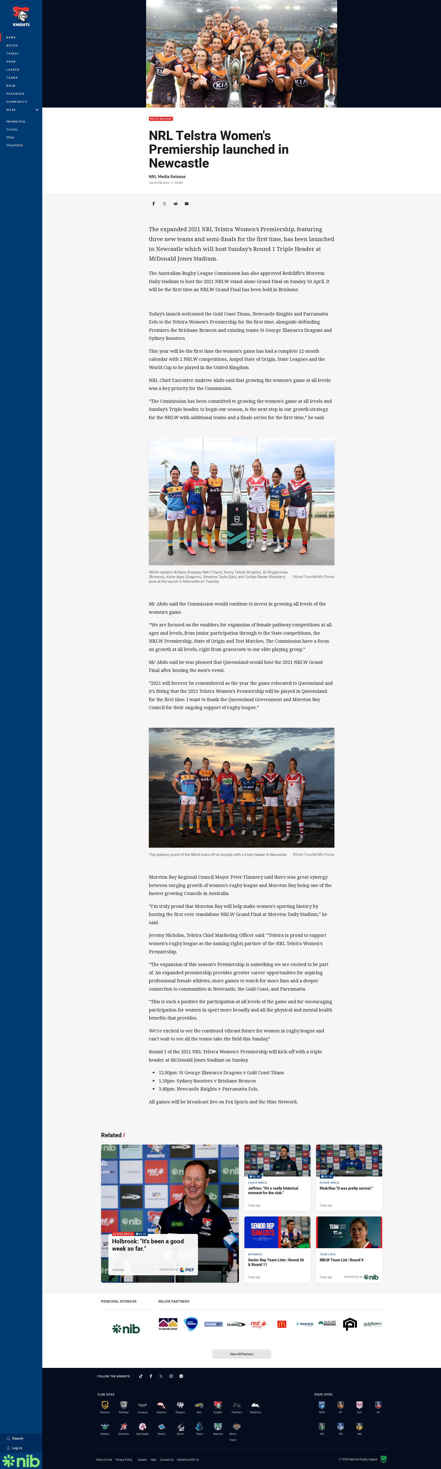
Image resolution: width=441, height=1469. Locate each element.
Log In (17, 1448)
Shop (10, 137)
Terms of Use (104, 1459)
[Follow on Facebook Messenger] (181, 1376)
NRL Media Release (167, 176)
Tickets (12, 129)
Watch (12, 45)
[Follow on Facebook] (151, 1376)
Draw (11, 61)
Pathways (15, 93)
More (11, 109)
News (11, 37)
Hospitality (14, 145)
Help (153, 1459)
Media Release (161, 118)
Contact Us (166, 1459)
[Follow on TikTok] (141, 1376)
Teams (12, 77)
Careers (142, 1459)
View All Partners (242, 1354)
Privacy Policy (124, 1459)
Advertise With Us (188, 1459)
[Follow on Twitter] (161, 1376)
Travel (12, 53)
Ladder (13, 69)
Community (17, 101)
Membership (15, 121)
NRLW (11, 85)
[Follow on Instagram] (171, 1376)
